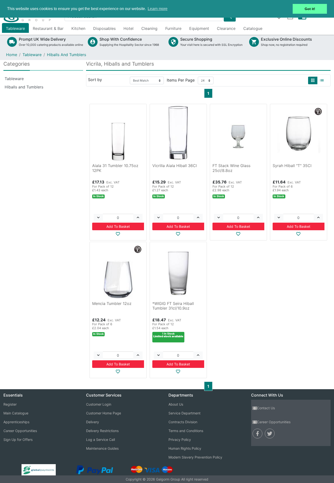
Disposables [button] (104, 28)
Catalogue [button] (252, 28)
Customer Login (98, 404)
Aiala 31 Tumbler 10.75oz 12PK (115, 168)
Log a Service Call (100, 439)
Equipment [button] (199, 28)
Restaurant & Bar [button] (48, 28)
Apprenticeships (16, 422)
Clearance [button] (226, 28)
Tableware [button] (15, 28)
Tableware (32, 54)
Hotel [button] (128, 28)
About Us (175, 404)
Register (10, 404)
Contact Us (266, 408)
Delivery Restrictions (102, 431)
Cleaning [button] (149, 28)
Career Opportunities (20, 431)
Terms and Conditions (185, 431)
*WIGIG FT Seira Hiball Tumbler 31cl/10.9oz (173, 306)
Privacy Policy (179, 439)
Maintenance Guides (102, 448)
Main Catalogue (15, 413)
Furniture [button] (173, 28)
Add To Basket (118, 226)
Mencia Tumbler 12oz (112, 303)
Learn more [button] (157, 9)
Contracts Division (182, 422)
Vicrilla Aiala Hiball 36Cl (174, 165)
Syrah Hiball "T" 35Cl (292, 165)
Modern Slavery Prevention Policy (195, 457)
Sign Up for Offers (18, 439)
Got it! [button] (310, 9)
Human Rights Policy (184, 448)
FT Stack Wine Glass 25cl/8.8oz (231, 168)
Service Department (184, 413)
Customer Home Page (103, 413)
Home (11, 54)
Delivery (92, 422)
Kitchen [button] (78, 28)
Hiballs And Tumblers (66, 54)
